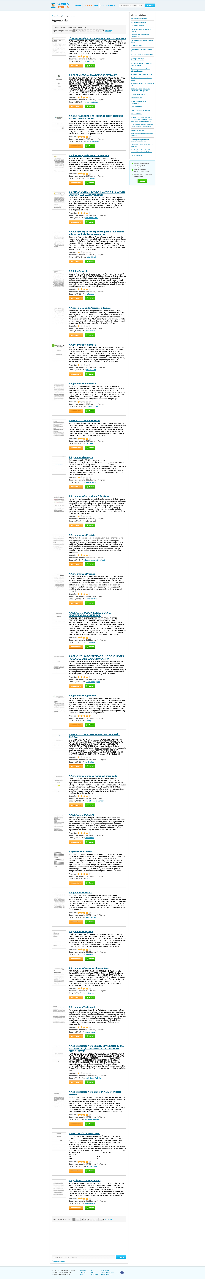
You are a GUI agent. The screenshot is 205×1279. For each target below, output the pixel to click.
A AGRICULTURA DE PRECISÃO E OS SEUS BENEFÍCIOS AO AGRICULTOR (91, 614)
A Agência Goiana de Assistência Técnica (90, 307)
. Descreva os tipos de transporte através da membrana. (97, 38)
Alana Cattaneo (92, 102)
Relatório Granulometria (138, 94)
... (99, 31)
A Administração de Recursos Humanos (89, 155)
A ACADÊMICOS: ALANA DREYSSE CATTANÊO (93, 75)
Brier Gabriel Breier (136, 107)
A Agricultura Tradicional (82, 1007)
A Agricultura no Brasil (80, 892)
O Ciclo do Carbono (136, 114)
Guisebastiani (90, 178)
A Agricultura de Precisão (82, 535)
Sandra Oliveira (91, 917)
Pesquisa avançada (58, 1261)
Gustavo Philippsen (93, 682)
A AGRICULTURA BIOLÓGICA (84, 420)
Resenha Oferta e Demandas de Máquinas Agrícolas (140, 70)
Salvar (91, 65)
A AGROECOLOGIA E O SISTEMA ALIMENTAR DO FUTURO (95, 1093)
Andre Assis (90, 294)
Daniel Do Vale (92, 406)
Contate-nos (110, 5)
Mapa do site (105, 1271)
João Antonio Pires (91, 218)
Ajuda (92, 1272)
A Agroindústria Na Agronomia (84, 1180)
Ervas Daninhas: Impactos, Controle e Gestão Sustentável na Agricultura (142, 125)
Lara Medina (89, 838)
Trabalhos (77, 5)
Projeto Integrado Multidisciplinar (141, 110)
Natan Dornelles (93, 141)
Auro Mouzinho (92, 61)
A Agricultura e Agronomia (82, 695)
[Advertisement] (89, 1240)
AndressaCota (90, 1203)
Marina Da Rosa (92, 1166)
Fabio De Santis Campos (95, 801)
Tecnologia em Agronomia (138, 22)
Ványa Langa (90, 1032)
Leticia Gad (90, 762)
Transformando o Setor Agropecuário (142, 54)
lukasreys (89, 954)
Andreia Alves (91, 482)
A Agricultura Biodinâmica (82, 344)
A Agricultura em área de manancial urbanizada (93, 775)
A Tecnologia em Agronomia (139, 19)
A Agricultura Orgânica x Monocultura (88, 968)
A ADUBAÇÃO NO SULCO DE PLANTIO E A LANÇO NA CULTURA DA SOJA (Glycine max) (97, 193)
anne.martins (90, 331)
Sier (88, 879)
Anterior (68, 31)
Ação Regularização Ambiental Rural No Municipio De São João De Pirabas (141, 151)
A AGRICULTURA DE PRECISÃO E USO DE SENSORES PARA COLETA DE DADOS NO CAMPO (96, 657)
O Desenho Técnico (136, 98)
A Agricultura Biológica (81, 457)
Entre (96, 5)
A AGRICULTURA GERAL (81, 814)
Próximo (108, 31)
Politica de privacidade (107, 1272)
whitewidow (90, 993)
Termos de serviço (106, 1274)
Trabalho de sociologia (137, 130)
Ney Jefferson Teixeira (93, 1078)
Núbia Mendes (92, 257)
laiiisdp (88, 720)
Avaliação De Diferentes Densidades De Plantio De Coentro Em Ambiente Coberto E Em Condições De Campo (141, 119)
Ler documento (75, 65)
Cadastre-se (88, 5)
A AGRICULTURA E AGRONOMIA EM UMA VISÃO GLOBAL (94, 735)
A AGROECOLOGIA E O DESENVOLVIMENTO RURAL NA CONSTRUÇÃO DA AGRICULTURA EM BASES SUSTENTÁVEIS (96, 1048)
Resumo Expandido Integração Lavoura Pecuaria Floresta (140, 140)
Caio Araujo (90, 443)
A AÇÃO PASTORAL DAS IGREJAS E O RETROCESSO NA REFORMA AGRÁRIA (96, 117)
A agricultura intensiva (80, 851)
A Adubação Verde (78, 271)
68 (102, 31)
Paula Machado (91, 642)
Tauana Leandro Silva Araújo (95, 560)
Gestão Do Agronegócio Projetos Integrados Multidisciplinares (140, 90)
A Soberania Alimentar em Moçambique (138, 102)
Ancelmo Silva (91, 370)
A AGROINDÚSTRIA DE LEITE (84, 1133)
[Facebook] (122, 1274)
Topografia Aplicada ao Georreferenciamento (137, 59)
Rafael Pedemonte (92, 1119)
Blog (102, 5)
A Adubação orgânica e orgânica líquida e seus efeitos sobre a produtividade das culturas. (96, 232)
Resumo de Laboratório (137, 26)
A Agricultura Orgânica (81, 931)
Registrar (142, 181)
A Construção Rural (136, 45)
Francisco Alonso (92, 599)
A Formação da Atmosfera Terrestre (141, 74)
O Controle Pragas (136, 155)
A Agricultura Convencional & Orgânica (89, 496)
